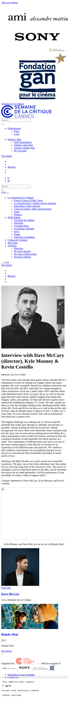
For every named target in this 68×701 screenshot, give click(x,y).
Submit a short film (23, 145)
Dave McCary (10, 594)
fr (8, 178)
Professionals (14, 128)
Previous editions (22, 257)
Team (16, 211)
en (9, 180)
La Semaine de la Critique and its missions (35, 203)
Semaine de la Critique (12, 103)
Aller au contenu (9, 2)
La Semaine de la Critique (21, 197)
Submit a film (14, 139)
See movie (6, 651)
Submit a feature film (24, 148)
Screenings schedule (24, 228)
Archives (12, 245)
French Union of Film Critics (28, 200)
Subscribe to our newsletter (21, 674)
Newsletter (6, 156)
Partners (18, 214)
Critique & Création (17, 240)
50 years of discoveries (25, 254)
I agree (6, 686)
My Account (20, 150)
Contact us (13, 677)
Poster (17, 234)
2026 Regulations (22, 142)
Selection (18, 223)
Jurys (16, 231)
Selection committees (24, 237)
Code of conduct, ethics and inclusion (32, 209)
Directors (18, 248)
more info (6, 587)
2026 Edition (14, 217)
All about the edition (24, 220)
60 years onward (22, 251)
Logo (16, 134)
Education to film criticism (27, 206)
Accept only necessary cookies (20, 690)
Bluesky (12, 167)
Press (16, 131)
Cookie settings (11, 695)
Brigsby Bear (9, 634)
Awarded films (21, 226)
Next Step (13, 242)
